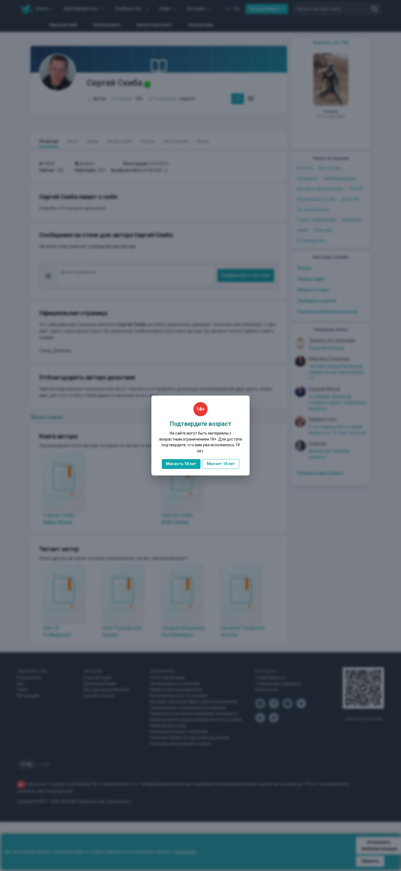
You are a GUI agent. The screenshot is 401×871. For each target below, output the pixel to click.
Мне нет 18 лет (221, 464)
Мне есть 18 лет (181, 464)
